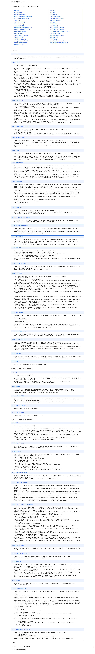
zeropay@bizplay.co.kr (23, 202)
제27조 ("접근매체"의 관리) (55, 24)
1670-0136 (21, 204)
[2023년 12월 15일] (22, 649)
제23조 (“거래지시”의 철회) (55, 16)
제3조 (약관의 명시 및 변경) (19, 14)
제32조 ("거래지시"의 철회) (55, 33)
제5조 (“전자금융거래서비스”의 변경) (21, 18)
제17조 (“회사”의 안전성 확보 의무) (21, 41)
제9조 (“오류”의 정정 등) (19, 26)
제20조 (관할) (52, 10)
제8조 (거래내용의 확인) (19, 24)
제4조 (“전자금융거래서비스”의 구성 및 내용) (23, 16)
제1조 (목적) (16, 10)
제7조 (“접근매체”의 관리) (19, 22)
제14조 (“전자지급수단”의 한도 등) (21, 35)
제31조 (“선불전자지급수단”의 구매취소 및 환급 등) (60, 31)
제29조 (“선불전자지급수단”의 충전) (57, 27)
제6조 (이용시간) (17, 20)
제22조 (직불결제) (53, 14)
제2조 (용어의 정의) (18, 12)
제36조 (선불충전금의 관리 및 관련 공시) (57, 41)
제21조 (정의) (52, 12)
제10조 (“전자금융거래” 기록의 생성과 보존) (23, 27)
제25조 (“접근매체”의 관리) (55, 20)
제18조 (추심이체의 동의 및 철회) (20, 42)
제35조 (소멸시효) (53, 39)
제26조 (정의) (52, 22)
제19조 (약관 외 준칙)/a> (19, 44)
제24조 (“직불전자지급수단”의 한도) (57, 18)
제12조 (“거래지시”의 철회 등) (20, 31)
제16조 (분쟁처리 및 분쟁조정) (20, 39)
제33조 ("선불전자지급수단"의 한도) (57, 35)
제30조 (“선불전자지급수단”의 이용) (57, 29)
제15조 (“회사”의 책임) (18, 37)
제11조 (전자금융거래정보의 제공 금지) (22, 29)
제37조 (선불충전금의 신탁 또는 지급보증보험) (59, 42)
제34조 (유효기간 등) (54, 37)
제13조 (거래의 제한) (18, 33)
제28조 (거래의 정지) (54, 26)
